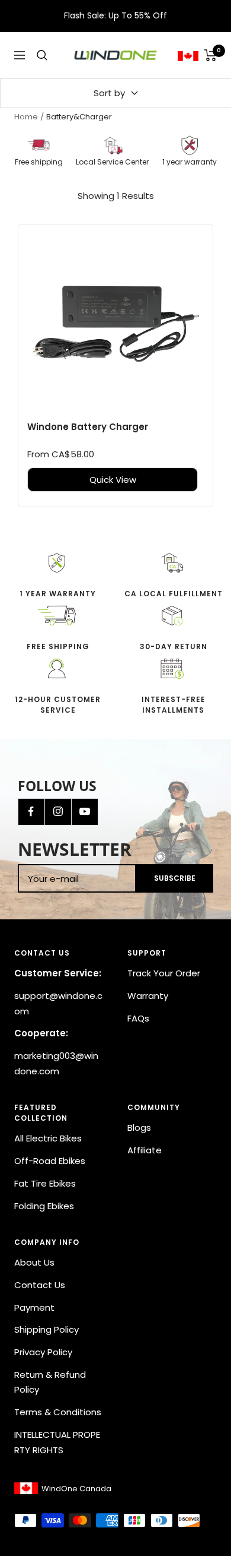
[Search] (42, 55)
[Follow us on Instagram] (57, 811)
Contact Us (39, 1285)
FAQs (138, 1018)
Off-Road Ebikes (49, 1161)
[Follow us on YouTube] (84, 811)
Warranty (147, 995)
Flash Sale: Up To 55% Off (115, 15)
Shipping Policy (46, 1329)
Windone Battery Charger (87, 426)
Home (26, 116)
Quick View (112, 479)
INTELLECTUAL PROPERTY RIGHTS (57, 1442)
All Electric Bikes (48, 1138)
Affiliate (144, 1150)
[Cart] (210, 55)
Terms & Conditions (57, 1412)
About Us (34, 1262)
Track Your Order (163, 973)
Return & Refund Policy (50, 1382)
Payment (34, 1307)
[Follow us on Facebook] (31, 811)
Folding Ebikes (44, 1206)
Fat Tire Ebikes (45, 1183)
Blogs (139, 1127)
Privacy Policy (43, 1352)
